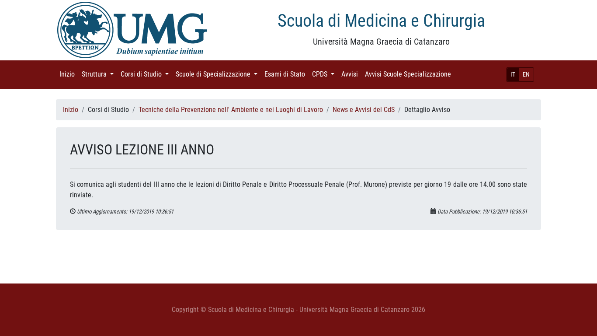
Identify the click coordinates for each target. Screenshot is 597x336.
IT (512, 74)
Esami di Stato (286, 74)
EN (526, 74)
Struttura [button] (99, 74)
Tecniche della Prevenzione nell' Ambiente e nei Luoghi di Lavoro (231, 109)
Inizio (68, 74)
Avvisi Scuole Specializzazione (410, 74)
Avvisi (351, 74)
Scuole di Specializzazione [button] (218, 74)
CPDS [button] (325, 74)
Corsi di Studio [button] (146, 74)
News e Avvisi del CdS (364, 109)
